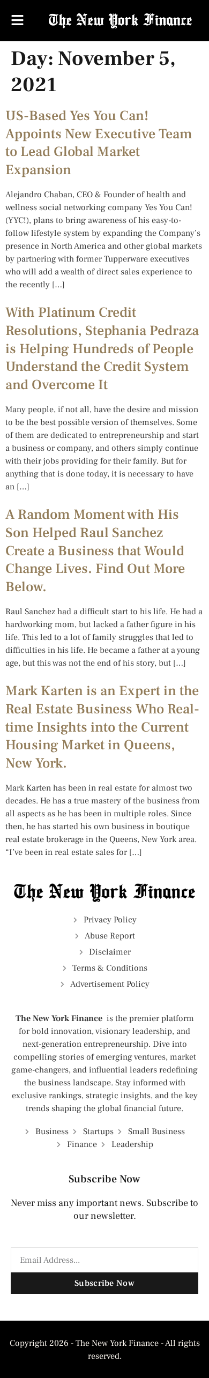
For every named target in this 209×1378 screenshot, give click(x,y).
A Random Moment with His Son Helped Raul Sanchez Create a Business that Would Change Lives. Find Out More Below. (95, 550)
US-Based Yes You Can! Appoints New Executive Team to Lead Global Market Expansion (98, 143)
